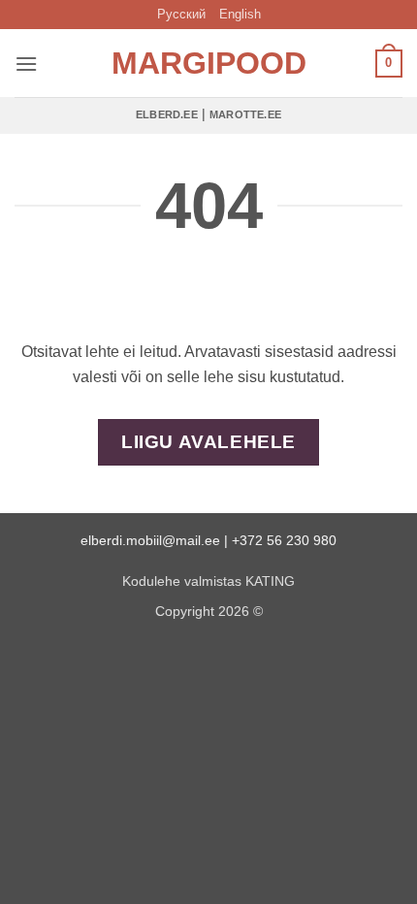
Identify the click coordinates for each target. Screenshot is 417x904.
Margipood (208, 63)
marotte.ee (245, 114)
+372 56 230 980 (284, 540)
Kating (270, 581)
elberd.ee (167, 114)
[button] (26, 63)
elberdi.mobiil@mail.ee (150, 540)
